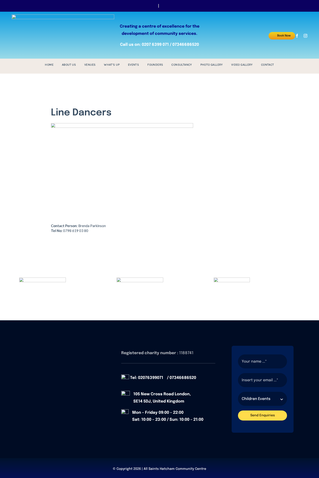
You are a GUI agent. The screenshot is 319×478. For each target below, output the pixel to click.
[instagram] (305, 36)
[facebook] (297, 36)
